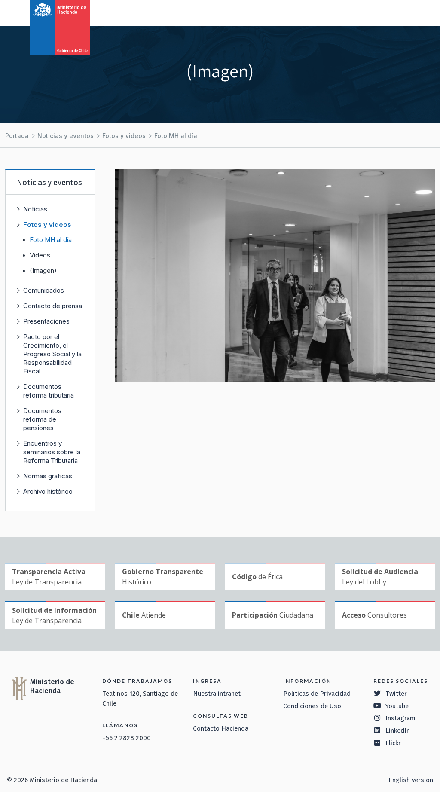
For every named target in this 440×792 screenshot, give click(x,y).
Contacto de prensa (52, 306)
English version (410, 780)
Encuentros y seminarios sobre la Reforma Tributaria (51, 452)
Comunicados (43, 290)
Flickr (393, 743)
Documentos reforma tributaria (48, 390)
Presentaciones (46, 321)
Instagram (400, 718)
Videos (40, 255)
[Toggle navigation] (398, 12)
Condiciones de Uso (312, 706)
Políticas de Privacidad (317, 693)
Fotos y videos (124, 135)
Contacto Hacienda (220, 728)
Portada (17, 135)
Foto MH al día (175, 135)
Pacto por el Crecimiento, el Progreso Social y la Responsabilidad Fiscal (52, 354)
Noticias (35, 209)
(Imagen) (43, 271)
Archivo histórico (48, 491)
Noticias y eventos (65, 135)
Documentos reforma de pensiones (42, 419)
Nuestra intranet (217, 693)
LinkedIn (397, 730)
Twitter (396, 693)
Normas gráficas (47, 476)
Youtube (397, 706)
